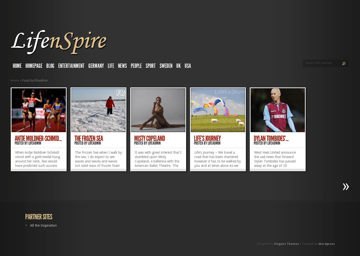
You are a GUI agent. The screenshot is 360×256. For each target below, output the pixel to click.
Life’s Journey (207, 138)
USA (188, 66)
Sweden (166, 66)
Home (17, 66)
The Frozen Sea (88, 138)
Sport (151, 66)
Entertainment (71, 66)
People (136, 66)
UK (178, 66)
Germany (96, 66)
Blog (50, 66)
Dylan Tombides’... (271, 138)
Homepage (33, 66)
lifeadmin (34, 143)
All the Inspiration (43, 225)
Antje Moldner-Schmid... (38, 138)
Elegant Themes (286, 244)
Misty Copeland (149, 138)
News (122, 66)
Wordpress (327, 244)
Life (111, 66)
